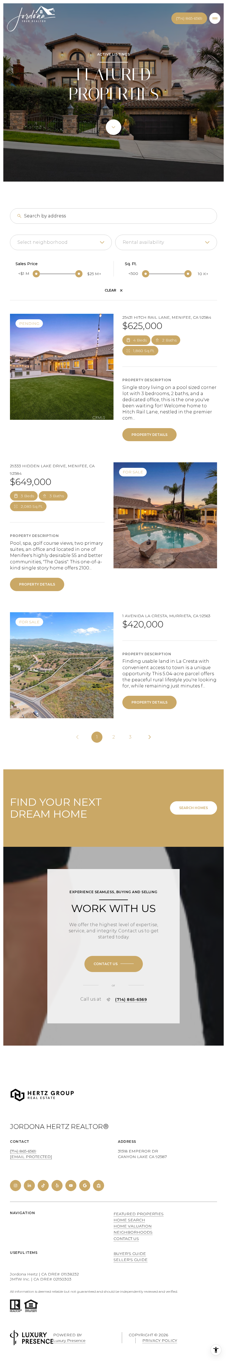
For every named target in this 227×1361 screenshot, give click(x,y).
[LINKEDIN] (29, 1185)
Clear (110, 290)
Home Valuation (133, 1226)
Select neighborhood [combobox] (42, 242)
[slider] (36, 273)
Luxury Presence (69, 1340)
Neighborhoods (133, 1232)
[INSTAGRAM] (15, 1185)
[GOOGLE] (84, 1185)
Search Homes (193, 808)
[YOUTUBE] (70, 1185)
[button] (113, 964)
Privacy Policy (159, 1340)
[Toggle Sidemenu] (214, 18)
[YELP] (57, 1185)
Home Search (129, 1219)
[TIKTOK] (43, 1185)
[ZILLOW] (98, 1185)
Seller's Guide (131, 1259)
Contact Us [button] (126, 1238)
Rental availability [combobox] (143, 242)
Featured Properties (139, 1213)
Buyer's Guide (130, 1253)
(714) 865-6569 (189, 18)
